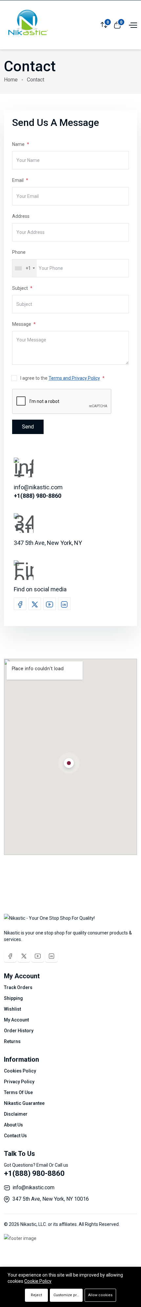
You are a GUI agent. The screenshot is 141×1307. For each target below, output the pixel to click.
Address (21, 216)
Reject (36, 1295)
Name (19, 144)
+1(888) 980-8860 (34, 1173)
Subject (20, 288)
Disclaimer (16, 1114)
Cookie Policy (37, 1281)
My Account (16, 1019)
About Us (13, 1124)
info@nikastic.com (33, 1187)
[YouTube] (37, 956)
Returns (12, 1041)
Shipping (13, 998)
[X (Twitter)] (24, 956)
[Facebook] (10, 956)
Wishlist (12, 1009)
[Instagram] (51, 956)
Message (22, 324)
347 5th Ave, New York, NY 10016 (50, 1199)
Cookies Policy (20, 1070)
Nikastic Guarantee (24, 1103)
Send (28, 427)
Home (11, 80)
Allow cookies (100, 1295)
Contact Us (15, 1135)
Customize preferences (68, 1295)
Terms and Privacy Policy (74, 378)
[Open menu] (132, 24)
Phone (19, 252)
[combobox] (24, 268)
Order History (18, 1030)
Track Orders (18, 987)
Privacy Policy (19, 1081)
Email (18, 180)
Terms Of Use (18, 1092)
